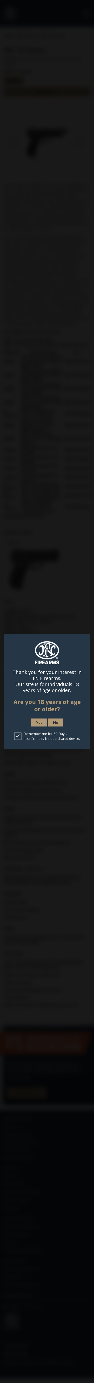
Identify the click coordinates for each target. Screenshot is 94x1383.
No (55, 722)
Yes (39, 722)
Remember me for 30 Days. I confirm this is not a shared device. (52, 736)
